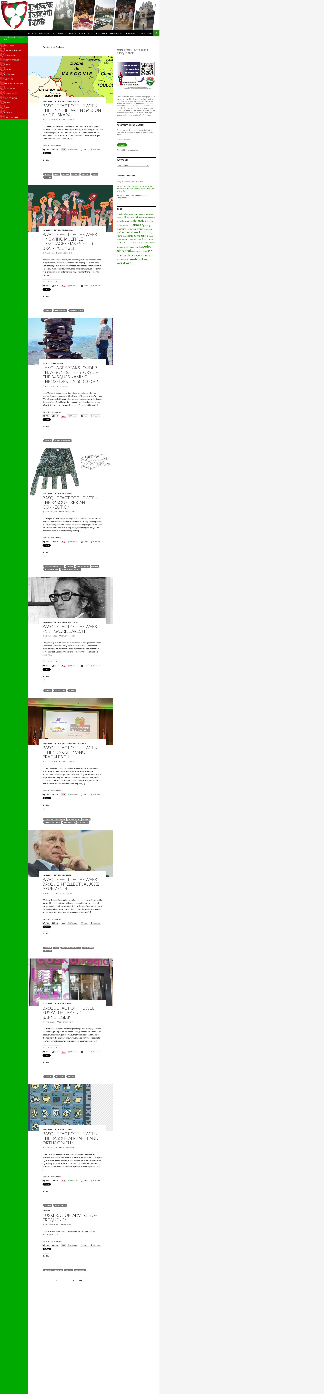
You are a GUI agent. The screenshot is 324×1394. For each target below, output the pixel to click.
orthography (60, 1205)
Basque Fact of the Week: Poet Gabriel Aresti (70, 629)
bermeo (119, 217)
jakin (56, 948)
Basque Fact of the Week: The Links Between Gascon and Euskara (72, 110)
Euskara (69, 101)
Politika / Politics (10, 98)
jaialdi (125, 236)
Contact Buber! (146, 33)
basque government (147, 214)
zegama (48, 951)
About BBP (32, 33)
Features (71, 33)
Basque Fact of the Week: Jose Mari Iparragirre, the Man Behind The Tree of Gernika (135, 188)
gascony (85, 174)
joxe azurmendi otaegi (71, 948)
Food (128, 229)
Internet (7, 107)
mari (131, 239)
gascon (75, 174)
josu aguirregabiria (137, 235)
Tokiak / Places (9, 88)
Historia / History (10, 93)
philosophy (88, 948)
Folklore (7, 69)
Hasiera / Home (9, 45)
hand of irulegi (83, 566)
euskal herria (122, 225)
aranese (48, 174)
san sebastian (121, 259)
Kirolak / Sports (10, 74)
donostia (138, 220)
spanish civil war (137, 259)
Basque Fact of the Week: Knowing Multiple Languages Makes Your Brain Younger (70, 241)
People (60, 363)
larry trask (120, 239)
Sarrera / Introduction (13, 60)
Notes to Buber (58, 33)
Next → (82, 1280)
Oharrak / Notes (10, 55)
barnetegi (49, 1076)
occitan (48, 177)
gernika (139, 228)
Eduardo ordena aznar (54, 566)
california (123, 221)
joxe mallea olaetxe (63, 440)
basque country (134, 214)
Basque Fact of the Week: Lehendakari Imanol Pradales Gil (70, 752)
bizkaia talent (74, 819)
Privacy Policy (131, 33)
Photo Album (84, 33)
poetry (72, 690)
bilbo (132, 217)
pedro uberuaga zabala (139, 251)
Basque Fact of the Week (53, 101)
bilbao (126, 217)
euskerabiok (80, 1270)
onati (133, 247)
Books (45, 363)
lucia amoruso (60, 310)
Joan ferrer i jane (51, 569)
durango (147, 221)
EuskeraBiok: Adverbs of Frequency (70, 1217)
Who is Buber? (44, 33)
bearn (56, 174)
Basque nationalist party (55, 819)
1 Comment (63, 386)
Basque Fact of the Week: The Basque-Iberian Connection (70, 502)
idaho (119, 236)
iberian (95, 566)
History (76, 101)
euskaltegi (60, 1076)
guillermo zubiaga (147, 233)
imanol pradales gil (52, 822)
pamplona (139, 247)
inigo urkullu (69, 822)
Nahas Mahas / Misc (11, 117)
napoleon (124, 243)
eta (152, 221)
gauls (95, 174)
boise (144, 217)
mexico (135, 239)
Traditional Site (116, 33)
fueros (132, 229)
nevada (130, 243)
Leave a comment (68, 120)
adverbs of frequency (53, 1270)
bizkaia (138, 217)
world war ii (125, 263)
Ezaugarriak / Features (12, 50)
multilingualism (76, 310)
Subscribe (122, 145)
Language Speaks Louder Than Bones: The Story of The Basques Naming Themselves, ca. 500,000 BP (70, 374)
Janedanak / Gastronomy (13, 83)
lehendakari (83, 822)
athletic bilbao (123, 214)
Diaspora (130, 221)
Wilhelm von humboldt (71, 569)
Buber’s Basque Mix (100, 33)
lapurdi (151, 236)
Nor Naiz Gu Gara (138, 243)
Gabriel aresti (60, 690)
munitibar (142, 239)
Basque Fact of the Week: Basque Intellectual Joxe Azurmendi (71, 884)
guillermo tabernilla (129, 232)
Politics (83, 743)
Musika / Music (9, 79)
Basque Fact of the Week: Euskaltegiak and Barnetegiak (70, 1012)
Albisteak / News (10, 112)
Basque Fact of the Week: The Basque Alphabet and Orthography (70, 1138)
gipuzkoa (148, 229)
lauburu (126, 239)
